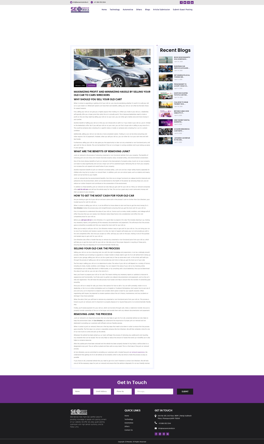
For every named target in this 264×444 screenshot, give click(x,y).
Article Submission (161, 10)
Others (139, 10)
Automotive (128, 10)
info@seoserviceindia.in (80, 2)
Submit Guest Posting (182, 10)
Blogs (147, 10)
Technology (115, 10)
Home (104, 10)
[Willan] (80, 9)
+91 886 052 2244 (99, 2)
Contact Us (129, 430)
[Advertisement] (132, 29)
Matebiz (129, 442)
